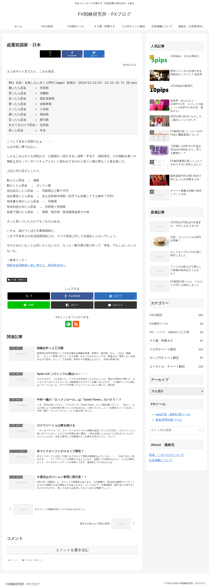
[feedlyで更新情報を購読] (68, 324)
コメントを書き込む (72, 550)
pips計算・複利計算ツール (172, 414)
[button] (72, 305)
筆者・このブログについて (166, 455)
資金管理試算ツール (168, 419)
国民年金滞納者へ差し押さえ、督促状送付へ (36, 265)
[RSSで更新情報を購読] (76, 324)
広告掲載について (160, 460)
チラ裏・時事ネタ (18, 280)
